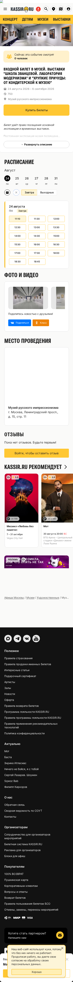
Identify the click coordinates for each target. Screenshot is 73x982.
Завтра (29, 192)
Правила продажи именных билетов (27, 664)
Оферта (9, 699)
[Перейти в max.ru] (8, 638)
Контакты (10, 816)
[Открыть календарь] (7, 192)
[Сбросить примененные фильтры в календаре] (16, 192)
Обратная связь (14, 804)
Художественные (48, 597)
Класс (43, 322)
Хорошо (37, 971)
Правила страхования (18, 658)
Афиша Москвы (14, 597)
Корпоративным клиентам (21, 885)
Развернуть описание (38, 144)
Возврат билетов (15, 897)
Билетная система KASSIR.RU (23, 844)
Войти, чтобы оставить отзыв (37, 453)
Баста (8, 757)
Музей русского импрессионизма (30, 99)
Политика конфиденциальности (24, 733)
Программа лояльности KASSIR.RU (26, 711)
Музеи (30, 597)
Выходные (47, 192)
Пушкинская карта (16, 879)
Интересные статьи (16, 670)
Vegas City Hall (15, 538)
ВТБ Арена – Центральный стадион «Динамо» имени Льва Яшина (57, 540)
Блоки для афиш (14, 856)
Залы (7, 688)
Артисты (9, 682)
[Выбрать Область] (61, 9)
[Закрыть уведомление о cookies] (62, 948)
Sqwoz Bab (11, 780)
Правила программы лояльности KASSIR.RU (32, 717)
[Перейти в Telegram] (17, 638)
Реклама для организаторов (22, 850)
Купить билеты (36, 110)
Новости (9, 693)
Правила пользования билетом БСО (27, 903)
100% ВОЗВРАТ (14, 873)
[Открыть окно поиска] (46, 9)
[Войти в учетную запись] (69, 9)
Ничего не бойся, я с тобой (21, 769)
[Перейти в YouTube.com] (36, 638)
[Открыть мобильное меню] (5, 9)
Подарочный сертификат (20, 676)
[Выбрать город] (54, 9)
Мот (6, 751)
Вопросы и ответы (16, 891)
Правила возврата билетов (21, 705)
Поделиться (22, 322)
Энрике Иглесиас (15, 763)
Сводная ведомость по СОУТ (23, 810)
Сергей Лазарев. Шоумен (20, 775)
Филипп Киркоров (15, 786)
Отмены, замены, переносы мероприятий (31, 909)
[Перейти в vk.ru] (27, 638)
